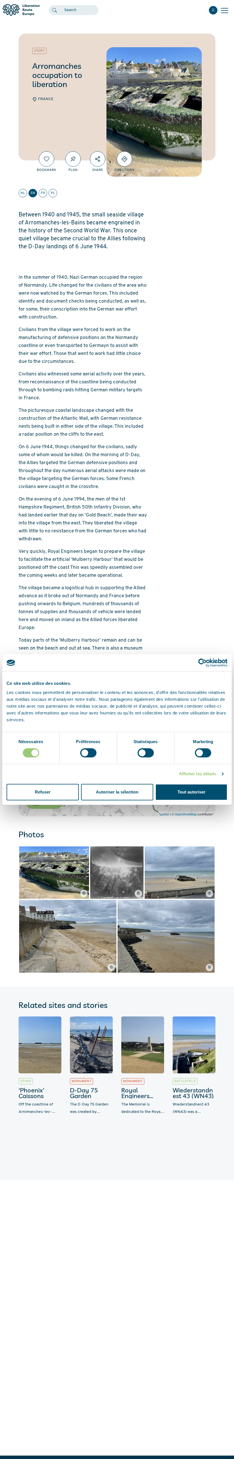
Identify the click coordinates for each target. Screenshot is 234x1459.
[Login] (213, 10)
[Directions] (124, 159)
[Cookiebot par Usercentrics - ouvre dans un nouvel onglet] (202, 662)
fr (43, 193)
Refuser (43, 792)
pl (53, 193)
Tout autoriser (191, 792)
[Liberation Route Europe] (21, 10)
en (33, 193)
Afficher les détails (198, 773)
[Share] (97, 159)
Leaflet (164, 814)
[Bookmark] (46, 159)
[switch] (88, 752)
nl (23, 193)
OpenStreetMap (186, 814)
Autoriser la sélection (117, 792)
